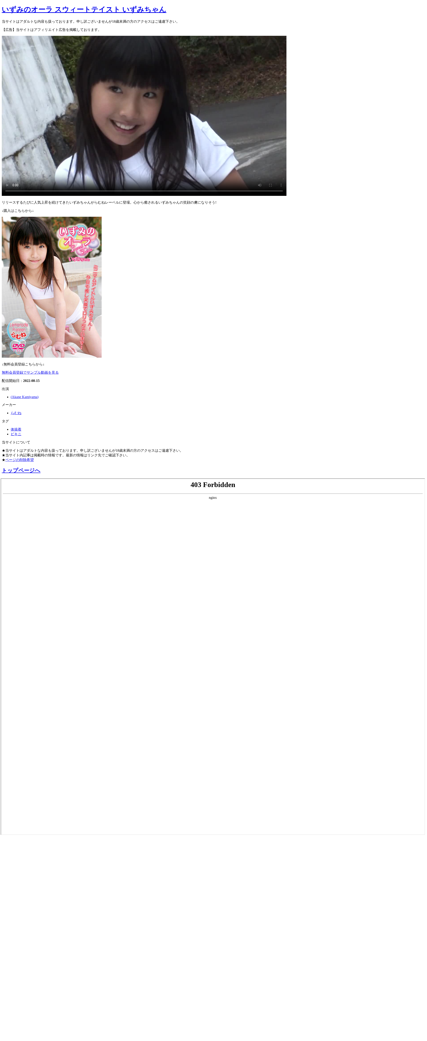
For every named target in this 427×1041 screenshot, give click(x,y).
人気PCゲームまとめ (27, 1008)
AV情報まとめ (19, 845)
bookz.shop (14, 951)
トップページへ (21, 470)
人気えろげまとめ (24, 1020)
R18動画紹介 (17, 940)
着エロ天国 (15, 904)
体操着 (16, 429)
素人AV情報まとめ (24, 857)
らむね (16, 413)
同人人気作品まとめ (26, 996)
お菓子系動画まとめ (26, 892)
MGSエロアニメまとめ (30, 881)
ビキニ (16, 434)
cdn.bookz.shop (18, 961)
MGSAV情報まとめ (24, 869)
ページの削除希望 (19, 460)
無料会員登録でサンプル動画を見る (30, 372)
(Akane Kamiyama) (24, 397)
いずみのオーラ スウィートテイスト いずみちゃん (84, 9)
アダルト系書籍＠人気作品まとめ (42, 984)
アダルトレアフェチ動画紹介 (37, 916)
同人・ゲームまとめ (26, 928)
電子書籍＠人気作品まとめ (34, 973)
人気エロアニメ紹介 (26, 1032)
